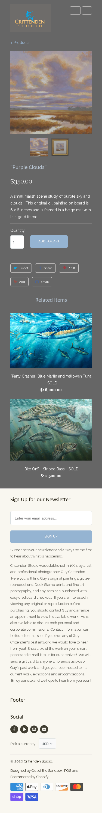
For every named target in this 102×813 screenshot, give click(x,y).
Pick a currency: (24, 744)
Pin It (71, 268)
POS (67, 771)
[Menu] (75, 10)
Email (45, 282)
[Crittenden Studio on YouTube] (25, 729)
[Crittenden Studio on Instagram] (35, 729)
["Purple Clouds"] (51, 92)
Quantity (17, 230)
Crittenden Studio (38, 761)
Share (48, 268)
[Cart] (87, 10)
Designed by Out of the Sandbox (36, 771)
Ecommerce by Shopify (29, 777)
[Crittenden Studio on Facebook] (15, 729)
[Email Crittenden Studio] (45, 729)
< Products (19, 42)
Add (22, 282)
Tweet (23, 268)
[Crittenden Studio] (30, 19)
